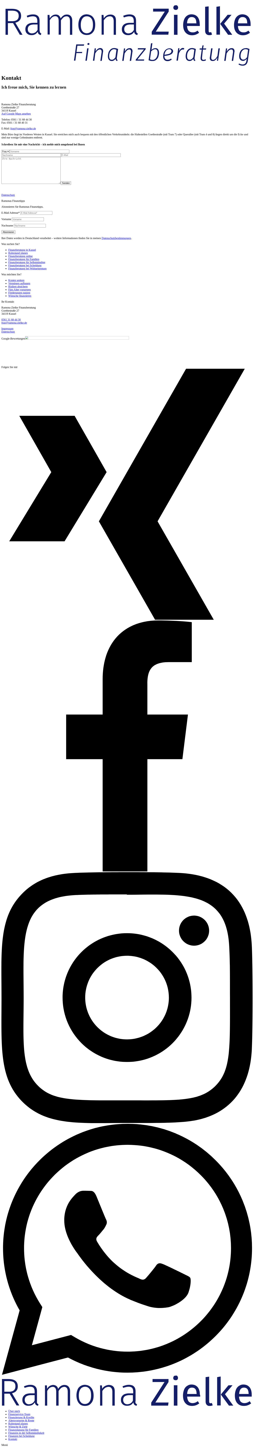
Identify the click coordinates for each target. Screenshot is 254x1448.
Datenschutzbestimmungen (116, 238)
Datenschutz (8, 195)
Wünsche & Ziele (17, 1426)
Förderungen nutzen (19, 292)
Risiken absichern (18, 286)
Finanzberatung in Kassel (22, 249)
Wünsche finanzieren (19, 295)
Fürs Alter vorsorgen (19, 289)
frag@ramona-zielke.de (23, 128)
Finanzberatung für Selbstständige (26, 262)
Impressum (7, 328)
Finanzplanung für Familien (23, 1429)
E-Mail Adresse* (10, 212)
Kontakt (12, 1439)
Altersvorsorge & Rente (21, 1420)
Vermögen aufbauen (19, 283)
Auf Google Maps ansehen (16, 113)
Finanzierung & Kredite (21, 1417)
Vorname (6, 219)
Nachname (7, 225)
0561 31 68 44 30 (11, 319)
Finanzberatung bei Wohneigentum (27, 268)
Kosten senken (16, 280)
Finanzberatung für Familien (23, 259)
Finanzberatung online (20, 256)
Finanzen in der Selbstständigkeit (26, 1432)
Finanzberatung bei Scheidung (24, 265)
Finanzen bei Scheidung (21, 1436)
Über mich (14, 1411)
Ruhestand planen (18, 253)
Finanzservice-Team (19, 1414)
